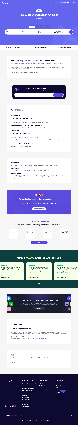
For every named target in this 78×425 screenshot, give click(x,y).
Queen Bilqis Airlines (44, 338)
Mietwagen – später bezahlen (28, 388)
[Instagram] (13, 406)
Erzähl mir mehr (38, 308)
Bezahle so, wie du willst (27, 390)
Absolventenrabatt (26, 406)
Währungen (24, 402)
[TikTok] (10, 406)
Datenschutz (7, 415)
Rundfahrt (32, 26)
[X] (8, 406)
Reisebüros (24, 395)
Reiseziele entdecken (38, 208)
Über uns (58, 383)
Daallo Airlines (15, 68)
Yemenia (36, 338)
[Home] (6, 2)
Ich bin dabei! (58, 95)
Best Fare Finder (25, 397)
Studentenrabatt (25, 404)
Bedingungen (14, 415)
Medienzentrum (59, 389)
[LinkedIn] (15, 406)
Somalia (35, 67)
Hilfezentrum (42, 385)
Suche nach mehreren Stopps (28, 401)
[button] (51, 2)
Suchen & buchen (26, 399)
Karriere (58, 390)
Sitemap (21, 415)
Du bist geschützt (26, 392)
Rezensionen (59, 385)
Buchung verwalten (65, 2)
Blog (57, 387)
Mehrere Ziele (45, 26)
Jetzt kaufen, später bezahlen (28, 386)
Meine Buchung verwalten (45, 383)
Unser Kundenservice (26, 394)
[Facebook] (6, 406)
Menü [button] (73, 2)
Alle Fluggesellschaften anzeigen (38, 242)
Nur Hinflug (38, 26)
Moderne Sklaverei (60, 392)
